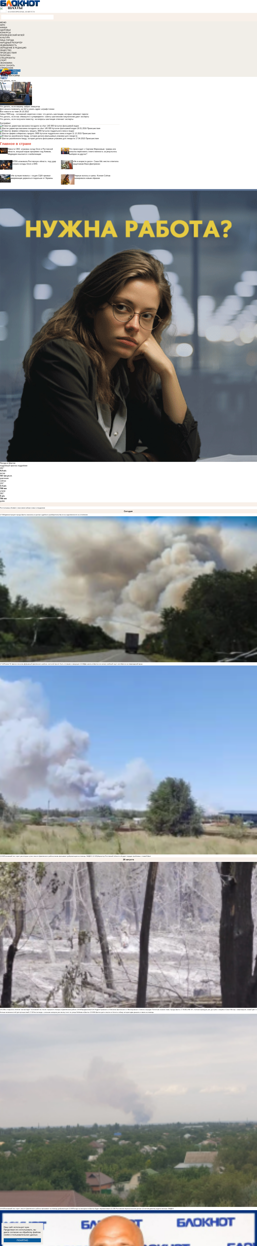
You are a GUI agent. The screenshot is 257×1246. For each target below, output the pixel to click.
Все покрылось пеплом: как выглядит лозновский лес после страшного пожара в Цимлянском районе (40, 1009)
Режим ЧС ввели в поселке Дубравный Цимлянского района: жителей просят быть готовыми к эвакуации (42, 664)
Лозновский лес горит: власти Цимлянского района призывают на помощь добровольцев (36, 1208)
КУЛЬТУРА (5, 38)
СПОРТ (3, 60)
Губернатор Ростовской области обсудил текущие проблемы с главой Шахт (123, 856)
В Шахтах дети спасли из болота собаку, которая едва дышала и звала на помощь (124, 1012)
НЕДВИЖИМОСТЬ (8, 45)
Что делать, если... (9, 81)
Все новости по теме (9, 111)
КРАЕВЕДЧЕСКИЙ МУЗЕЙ (12, 35)
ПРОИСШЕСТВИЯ (8, 53)
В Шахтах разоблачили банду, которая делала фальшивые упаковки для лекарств (37, 138)
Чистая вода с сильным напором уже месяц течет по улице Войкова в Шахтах (61, 1012)
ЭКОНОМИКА (6, 63)
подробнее (22, 466)
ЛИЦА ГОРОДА (7, 40)
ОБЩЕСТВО (5, 50)
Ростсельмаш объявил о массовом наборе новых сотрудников (22, 508)
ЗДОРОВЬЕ (5, 30)
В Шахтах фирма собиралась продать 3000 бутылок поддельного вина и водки (36, 133)
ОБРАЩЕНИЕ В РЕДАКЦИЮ (13, 48)
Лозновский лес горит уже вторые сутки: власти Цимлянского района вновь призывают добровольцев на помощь (45, 856)
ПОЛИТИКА (5, 55)
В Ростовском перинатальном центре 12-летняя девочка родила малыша (140, 1208)
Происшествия (93, 128)
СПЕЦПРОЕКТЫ (7, 58)
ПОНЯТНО (22, 1240)
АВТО (2, 25)
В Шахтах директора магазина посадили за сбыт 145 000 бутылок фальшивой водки (38, 128)
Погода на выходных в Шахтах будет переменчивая (91, 1208)
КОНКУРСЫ (5, 33)
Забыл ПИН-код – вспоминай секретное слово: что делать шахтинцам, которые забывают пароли (44, 114)
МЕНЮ (3, 22)
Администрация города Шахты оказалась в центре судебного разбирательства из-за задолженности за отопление (46, 515)
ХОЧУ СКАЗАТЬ (7, 65)
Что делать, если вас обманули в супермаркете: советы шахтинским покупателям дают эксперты (44, 117)
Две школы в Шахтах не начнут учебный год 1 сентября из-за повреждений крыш (113, 664)
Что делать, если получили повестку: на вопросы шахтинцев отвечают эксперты (36, 119)
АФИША (3, 27)
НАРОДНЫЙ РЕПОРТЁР (11, 43)
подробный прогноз (8, 466)
